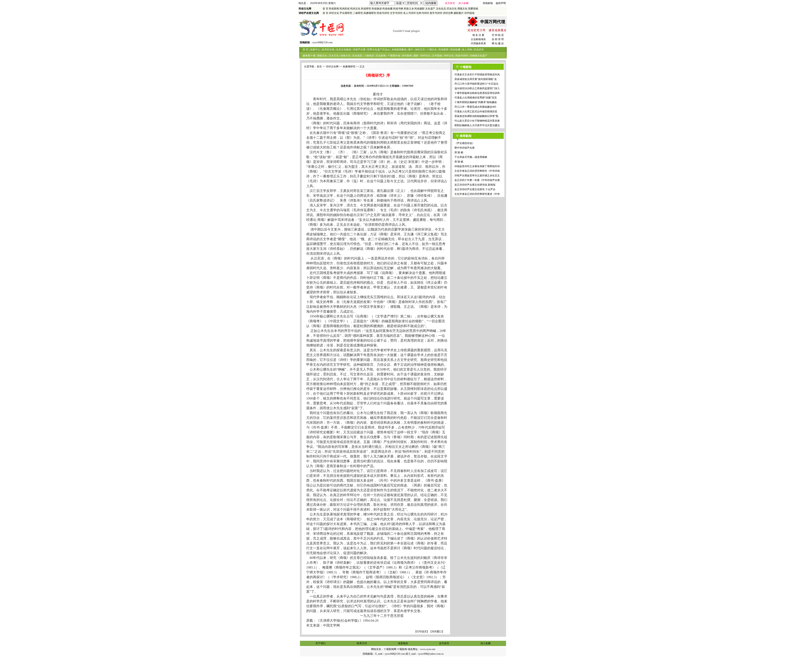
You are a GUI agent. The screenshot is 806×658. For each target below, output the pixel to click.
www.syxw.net (427, 649)
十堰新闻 (402, 649)
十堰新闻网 (390, 649)
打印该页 (422, 631)
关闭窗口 (437, 631)
